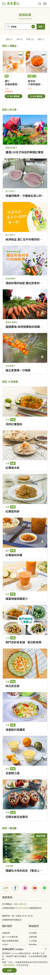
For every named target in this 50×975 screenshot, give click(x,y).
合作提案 (33, 932)
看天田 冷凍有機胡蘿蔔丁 (37, 82)
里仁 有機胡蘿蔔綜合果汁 (14, 82)
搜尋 (41, 26)
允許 (9, 970)
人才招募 (33, 940)
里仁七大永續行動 (10, 936)
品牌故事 (6, 932)
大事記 (5, 944)
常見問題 (33, 944)
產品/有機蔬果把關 (10, 940)
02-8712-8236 (22, 908)
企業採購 (33, 936)
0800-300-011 (20, 904)
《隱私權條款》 (9, 965)
